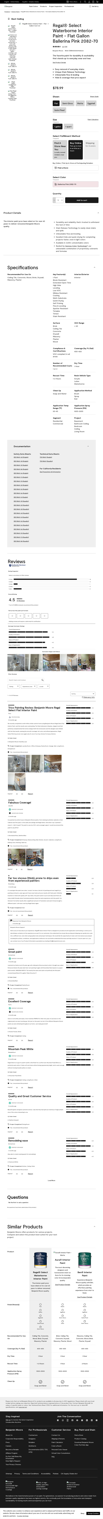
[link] (93, 2)
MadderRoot (12, 1052)
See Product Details (59, 62)
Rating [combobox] (11, 686)
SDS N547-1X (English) (21, 465)
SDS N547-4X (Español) (21, 513)
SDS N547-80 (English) (21, 469)
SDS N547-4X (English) (21, 457)
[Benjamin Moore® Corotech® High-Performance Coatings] (15, 1485)
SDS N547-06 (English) (21, 493)
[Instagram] (63, 1420)
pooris (10, 1099)
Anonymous (11, 955)
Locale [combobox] (41, 686)
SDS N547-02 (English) (21, 489)
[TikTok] (96, 1420)
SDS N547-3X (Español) (21, 509)
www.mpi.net (23, 1407)
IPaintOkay (11, 884)
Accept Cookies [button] (93, 1513)
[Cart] (97, 2)
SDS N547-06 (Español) (21, 529)
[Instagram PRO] (67, 1420)
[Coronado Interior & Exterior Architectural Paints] (76, 1485)
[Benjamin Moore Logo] (11, 6)
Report (30, 794)
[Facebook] (58, 1420)
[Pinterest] (77, 1420)
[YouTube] (72, 1420)
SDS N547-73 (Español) (21, 537)
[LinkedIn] (92, 1420)
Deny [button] (82, 1513)
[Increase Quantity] (62, 200)
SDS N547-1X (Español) (21, 501)
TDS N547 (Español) (46, 461)
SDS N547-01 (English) (21, 497)
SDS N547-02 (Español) (21, 521)
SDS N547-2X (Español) (21, 505)
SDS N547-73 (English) (21, 477)
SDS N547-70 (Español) (21, 533)
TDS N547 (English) (46, 457)
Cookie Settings (22, 1516)
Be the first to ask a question (18, 1202)
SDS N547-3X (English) (21, 461)
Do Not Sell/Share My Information (14, 1457)
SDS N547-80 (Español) (21, 541)
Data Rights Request (13, 1461)
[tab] (12, 29)
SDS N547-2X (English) (21, 485)
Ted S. (10, 1004)
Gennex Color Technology (76, 246)
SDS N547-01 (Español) (21, 517)
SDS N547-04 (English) (21, 473)
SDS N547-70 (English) (21, 481)
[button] (30, 2)
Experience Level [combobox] (27, 686)
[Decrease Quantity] (54, 200)
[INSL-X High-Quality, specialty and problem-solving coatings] (46, 1485)
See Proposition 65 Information (50, 472)
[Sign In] (89, 2)
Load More (51, 1180)
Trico (9, 713)
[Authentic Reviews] (17, 565)
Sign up (8, 1420)
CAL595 (10, 805)
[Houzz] (87, 1420)
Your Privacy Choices (13, 1464)
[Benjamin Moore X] (82, 1420)
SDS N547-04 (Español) (21, 525)
